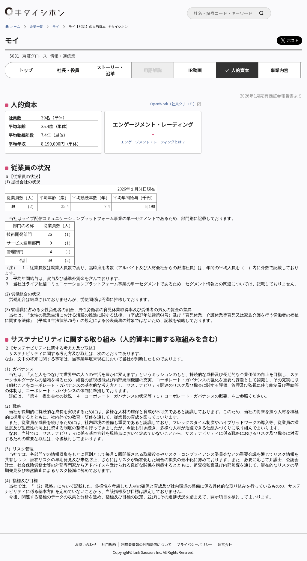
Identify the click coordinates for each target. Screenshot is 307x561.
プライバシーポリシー (195, 544)
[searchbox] (231, 13)
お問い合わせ (86, 544)
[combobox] (229, 13)
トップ (26, 70)
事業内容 (279, 70)
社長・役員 (68, 70)
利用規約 (109, 544)
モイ (55, 26)
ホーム (15, 26)
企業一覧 (36, 26)
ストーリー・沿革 (110, 70)
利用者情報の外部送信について (146, 544)
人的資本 (240, 70)
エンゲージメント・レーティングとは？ (153, 141)
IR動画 (195, 70)
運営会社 (225, 544)
